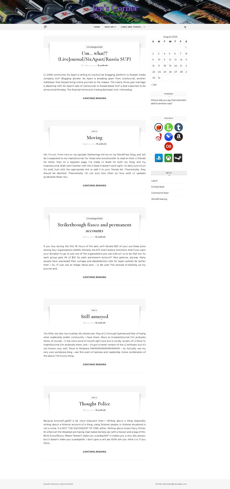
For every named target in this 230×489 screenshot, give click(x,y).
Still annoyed (94, 316)
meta (94, 131)
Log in (154, 180)
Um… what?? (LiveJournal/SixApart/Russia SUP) (94, 56)
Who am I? (110, 27)
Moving (94, 137)
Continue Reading (94, 98)
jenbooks (104, 65)
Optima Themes (66, 484)
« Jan (154, 84)
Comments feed (160, 193)
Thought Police (94, 404)
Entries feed (157, 187)
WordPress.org (159, 199)
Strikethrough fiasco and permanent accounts (94, 228)
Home (97, 27)
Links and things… (131, 27)
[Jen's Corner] (115, 12)
